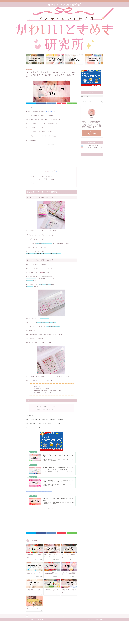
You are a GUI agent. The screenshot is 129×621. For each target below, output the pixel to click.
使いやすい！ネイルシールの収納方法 (42, 176)
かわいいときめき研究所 (64, 4)
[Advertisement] (51, 155)
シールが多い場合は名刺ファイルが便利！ (45, 179)
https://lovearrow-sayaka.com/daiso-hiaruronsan (39, 491)
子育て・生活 (29, 69)
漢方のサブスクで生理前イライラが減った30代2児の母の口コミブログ (95, 147)
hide (56, 171)
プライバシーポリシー (31, 619)
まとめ (35, 183)
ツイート (83, 157)
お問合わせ (39, 619)
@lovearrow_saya (47, 111)
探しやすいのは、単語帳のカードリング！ (45, 178)
